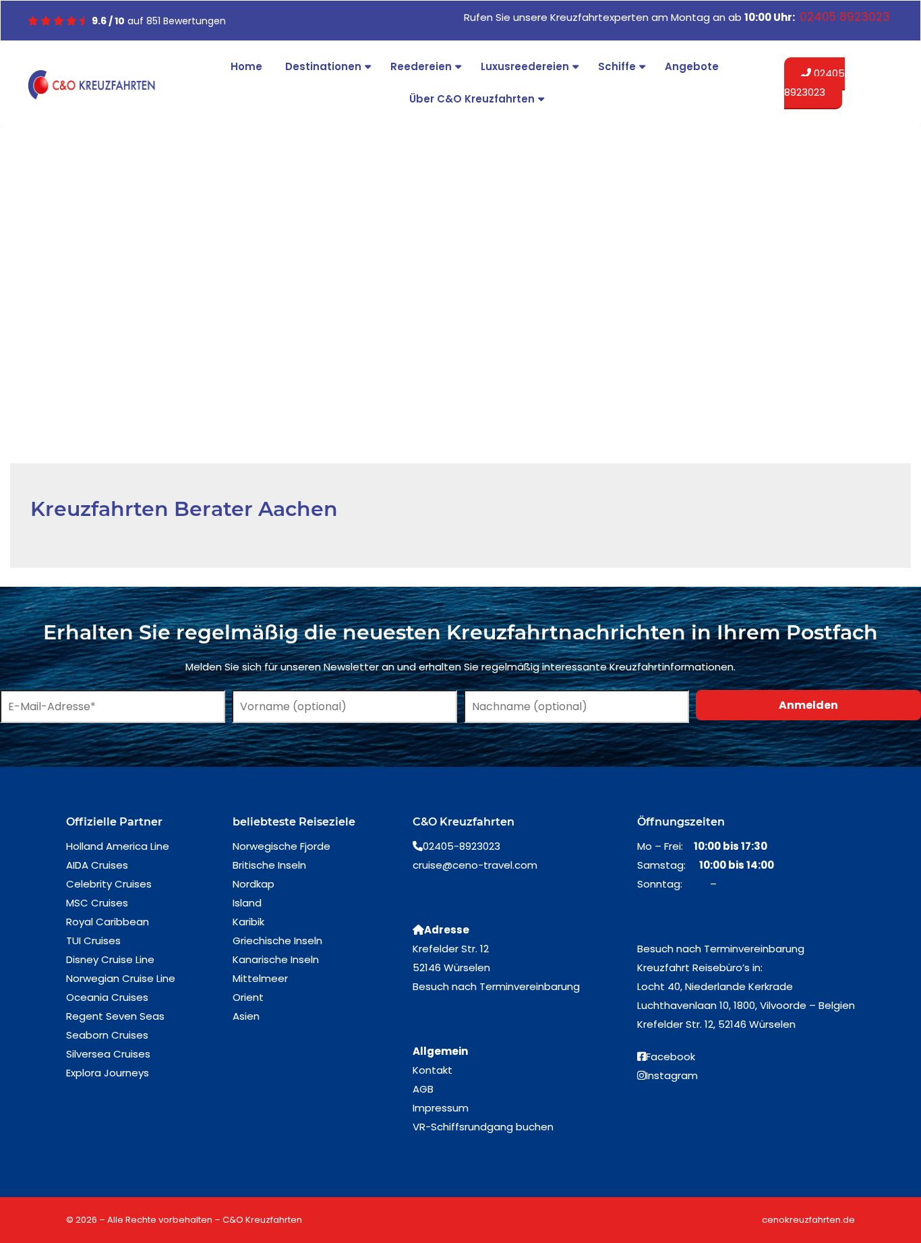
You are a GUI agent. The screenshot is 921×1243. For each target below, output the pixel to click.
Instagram (672, 1075)
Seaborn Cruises (107, 1035)
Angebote (692, 66)
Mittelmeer (260, 978)
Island (247, 903)
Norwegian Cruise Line (120, 978)
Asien (246, 1016)
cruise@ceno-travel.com (475, 865)
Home (246, 66)
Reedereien (421, 66)
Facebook (670, 1056)
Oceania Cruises (107, 997)
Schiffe (617, 66)
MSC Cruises (97, 903)
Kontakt (432, 1070)
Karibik (248, 922)
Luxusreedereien (525, 66)
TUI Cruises (93, 940)
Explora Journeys (107, 1073)
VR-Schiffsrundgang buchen (483, 1127)
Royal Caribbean (107, 922)
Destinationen (323, 66)
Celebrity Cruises (109, 884)
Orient (248, 997)
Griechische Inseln (277, 940)
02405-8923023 (461, 846)
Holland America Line (117, 846)
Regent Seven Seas (115, 1016)
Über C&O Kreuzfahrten (472, 99)
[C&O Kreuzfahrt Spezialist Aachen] (91, 85)
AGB (423, 1089)
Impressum (441, 1108)
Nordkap (253, 884)
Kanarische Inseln (276, 959)
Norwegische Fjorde (281, 846)
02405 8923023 (814, 82)
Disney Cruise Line (110, 959)
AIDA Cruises (97, 865)
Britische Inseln (269, 865)
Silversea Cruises (108, 1054)
